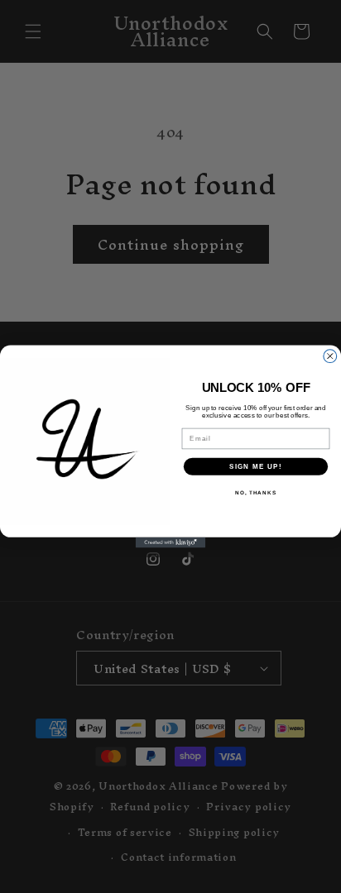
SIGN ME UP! (255, 466)
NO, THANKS (255, 492)
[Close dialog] (330, 356)
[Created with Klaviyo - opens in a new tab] (171, 542)
